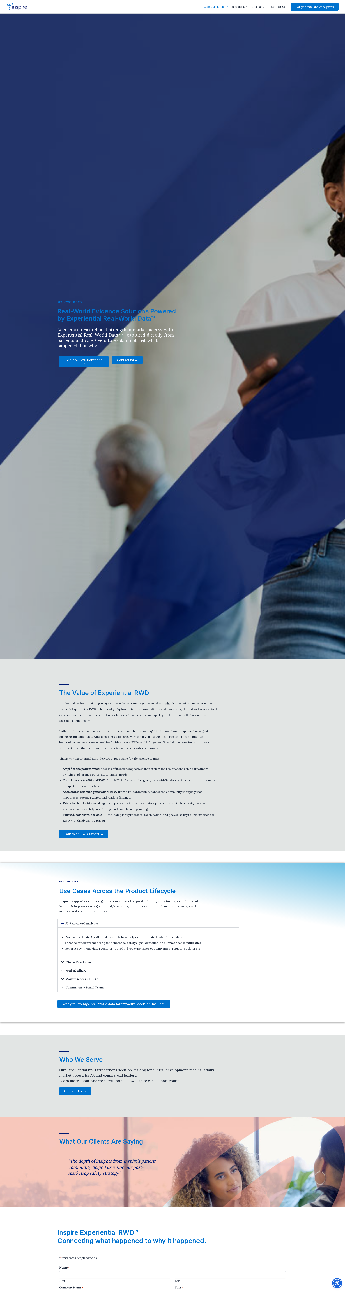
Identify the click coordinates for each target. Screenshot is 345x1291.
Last (177, 1281)
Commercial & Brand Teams (85, 987)
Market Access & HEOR (82, 979)
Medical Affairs (76, 970)
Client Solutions (214, 6)
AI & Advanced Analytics (82, 923)
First (62, 1281)
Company (258, 6)
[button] (226, 6)
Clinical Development (80, 962)
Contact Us (278, 6)
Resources (238, 6)
